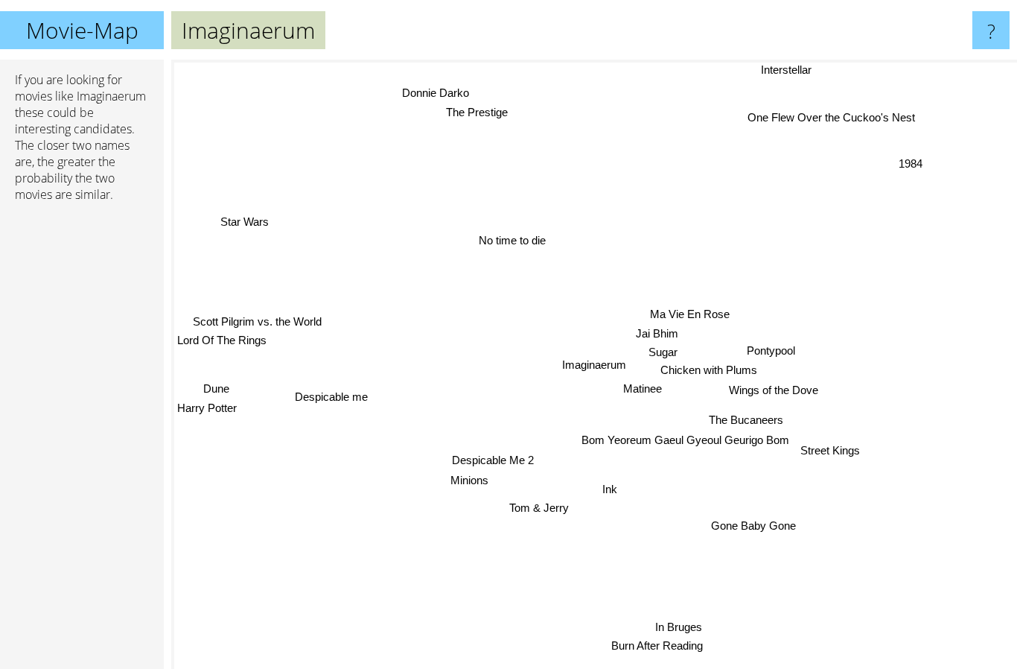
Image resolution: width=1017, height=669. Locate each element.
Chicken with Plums (711, 371)
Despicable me (331, 403)
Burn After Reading (658, 647)
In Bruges (679, 627)
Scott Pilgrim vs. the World (258, 315)
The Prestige (458, 112)
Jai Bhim (658, 335)
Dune (216, 380)
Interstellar (785, 69)
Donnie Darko (442, 92)
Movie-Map (82, 30)
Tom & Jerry (537, 508)
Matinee (641, 390)
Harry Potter (207, 399)
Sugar (663, 354)
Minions (471, 481)
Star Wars (247, 215)
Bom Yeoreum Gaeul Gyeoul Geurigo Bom (685, 440)
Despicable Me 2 (494, 461)
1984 (909, 162)
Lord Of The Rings (222, 335)
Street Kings (830, 450)
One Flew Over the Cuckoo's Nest (831, 116)
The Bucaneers (745, 421)
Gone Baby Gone (753, 525)
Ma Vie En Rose (696, 316)
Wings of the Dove (773, 391)
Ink (619, 489)
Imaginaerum (594, 364)
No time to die (511, 242)
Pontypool (771, 352)
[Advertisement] (81, 441)
